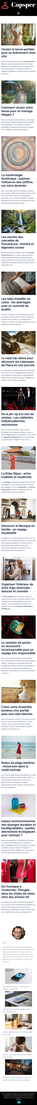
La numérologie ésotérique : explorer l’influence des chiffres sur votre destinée (17, 180)
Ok (19, 1102)
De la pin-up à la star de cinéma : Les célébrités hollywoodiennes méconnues (17, 419)
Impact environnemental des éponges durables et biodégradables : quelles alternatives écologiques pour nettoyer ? (18, 828)
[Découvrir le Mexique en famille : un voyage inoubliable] (18, 510)
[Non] (35, 1098)
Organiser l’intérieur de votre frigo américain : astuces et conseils (17, 587)
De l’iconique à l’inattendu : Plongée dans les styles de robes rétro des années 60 (18, 892)
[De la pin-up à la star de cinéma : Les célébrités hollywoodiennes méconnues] (18, 398)
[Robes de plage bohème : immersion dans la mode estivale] (18, 747)
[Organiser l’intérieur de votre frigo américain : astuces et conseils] (18, 569)
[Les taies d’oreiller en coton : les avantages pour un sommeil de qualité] (18, 283)
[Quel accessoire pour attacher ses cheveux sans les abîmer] (18, 1044)
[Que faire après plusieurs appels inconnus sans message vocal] (18, 999)
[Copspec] (18, 6)
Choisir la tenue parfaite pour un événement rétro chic (18, 52)
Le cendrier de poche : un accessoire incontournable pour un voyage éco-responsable (18, 648)
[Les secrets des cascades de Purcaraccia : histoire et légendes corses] (18, 221)
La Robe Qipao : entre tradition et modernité (16, 475)
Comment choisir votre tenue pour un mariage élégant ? (17, 111)
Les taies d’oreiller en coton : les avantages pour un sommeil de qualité (16, 304)
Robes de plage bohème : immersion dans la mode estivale (18, 766)
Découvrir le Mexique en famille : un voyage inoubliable (18, 529)
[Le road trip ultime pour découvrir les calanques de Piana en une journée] (18, 342)
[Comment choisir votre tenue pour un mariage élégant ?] (18, 92)
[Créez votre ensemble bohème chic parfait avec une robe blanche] (18, 691)
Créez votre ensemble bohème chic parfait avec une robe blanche (16, 710)
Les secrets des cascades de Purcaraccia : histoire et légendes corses (17, 242)
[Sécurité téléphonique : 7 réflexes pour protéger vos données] (18, 976)
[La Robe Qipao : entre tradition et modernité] (18, 458)
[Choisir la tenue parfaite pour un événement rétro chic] (18, 34)
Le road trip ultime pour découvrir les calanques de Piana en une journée (18, 361)
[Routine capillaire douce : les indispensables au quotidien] (18, 1021)
